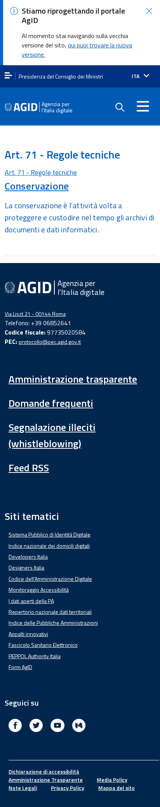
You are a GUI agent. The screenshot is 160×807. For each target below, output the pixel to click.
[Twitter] (36, 726)
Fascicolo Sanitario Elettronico (43, 645)
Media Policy (112, 780)
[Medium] (78, 726)
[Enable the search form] (119, 107)
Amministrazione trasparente (73, 379)
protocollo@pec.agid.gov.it (50, 342)
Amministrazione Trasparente (46, 780)
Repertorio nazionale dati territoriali (50, 612)
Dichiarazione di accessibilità (44, 771)
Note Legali (23, 788)
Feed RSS (29, 467)
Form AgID (20, 667)
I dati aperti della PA (31, 601)
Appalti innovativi (28, 634)
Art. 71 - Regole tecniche (41, 172)
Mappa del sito (116, 788)
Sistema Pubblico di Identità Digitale (49, 534)
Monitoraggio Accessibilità (39, 590)
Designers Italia (26, 567)
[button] (149, 11)
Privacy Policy (67, 788)
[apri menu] (8, 76)
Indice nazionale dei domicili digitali (49, 546)
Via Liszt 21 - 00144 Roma (35, 314)
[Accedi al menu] (143, 106)
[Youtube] (57, 726)
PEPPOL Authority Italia (35, 656)
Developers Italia (28, 557)
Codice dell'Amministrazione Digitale (50, 579)
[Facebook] (15, 726)
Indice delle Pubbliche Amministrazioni (53, 623)
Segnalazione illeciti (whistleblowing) (52, 435)
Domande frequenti (51, 403)
